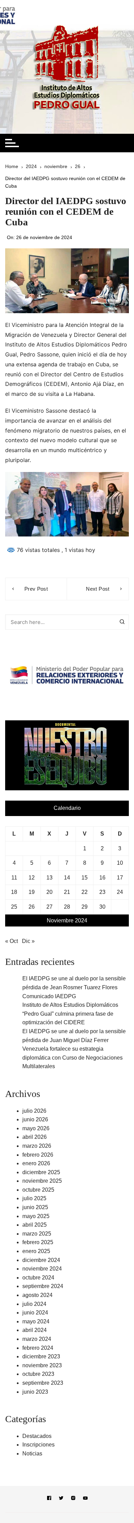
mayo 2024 (35, 1321)
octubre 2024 (38, 1277)
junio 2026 (35, 1119)
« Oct (11, 941)
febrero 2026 (37, 1155)
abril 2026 (34, 1137)
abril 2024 (34, 1330)
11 (14, 878)
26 (32, 907)
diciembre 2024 (41, 1260)
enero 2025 (36, 1251)
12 (32, 878)
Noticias (32, 1453)
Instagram (73, 1499)
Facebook (49, 1499)
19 (32, 892)
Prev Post (36, 589)
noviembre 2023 (42, 1365)
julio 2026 (34, 1111)
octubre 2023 (38, 1374)
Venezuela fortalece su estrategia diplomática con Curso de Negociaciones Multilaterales (72, 1057)
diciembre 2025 (41, 1172)
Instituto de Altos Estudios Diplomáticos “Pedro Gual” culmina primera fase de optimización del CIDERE (70, 1013)
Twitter (61, 1499)
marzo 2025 (36, 1234)
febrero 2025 (37, 1242)
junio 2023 (35, 1392)
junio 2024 (35, 1312)
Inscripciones (38, 1445)
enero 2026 (36, 1163)
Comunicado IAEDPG (49, 996)
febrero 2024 (37, 1348)
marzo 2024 (36, 1339)
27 (49, 907)
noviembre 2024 (42, 1269)
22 (84, 892)
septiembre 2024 (42, 1286)
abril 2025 (34, 1225)
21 (67, 892)
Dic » (28, 941)
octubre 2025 (38, 1190)
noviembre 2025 (42, 1181)
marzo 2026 (36, 1146)
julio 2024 (34, 1304)
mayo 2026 (35, 1128)
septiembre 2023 (42, 1383)
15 (84, 878)
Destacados (37, 1436)
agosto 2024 (37, 1295)
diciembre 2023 (41, 1356)
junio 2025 (35, 1207)
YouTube (85, 1499)
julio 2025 (34, 1198)
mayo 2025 (35, 1216)
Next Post (97, 589)
